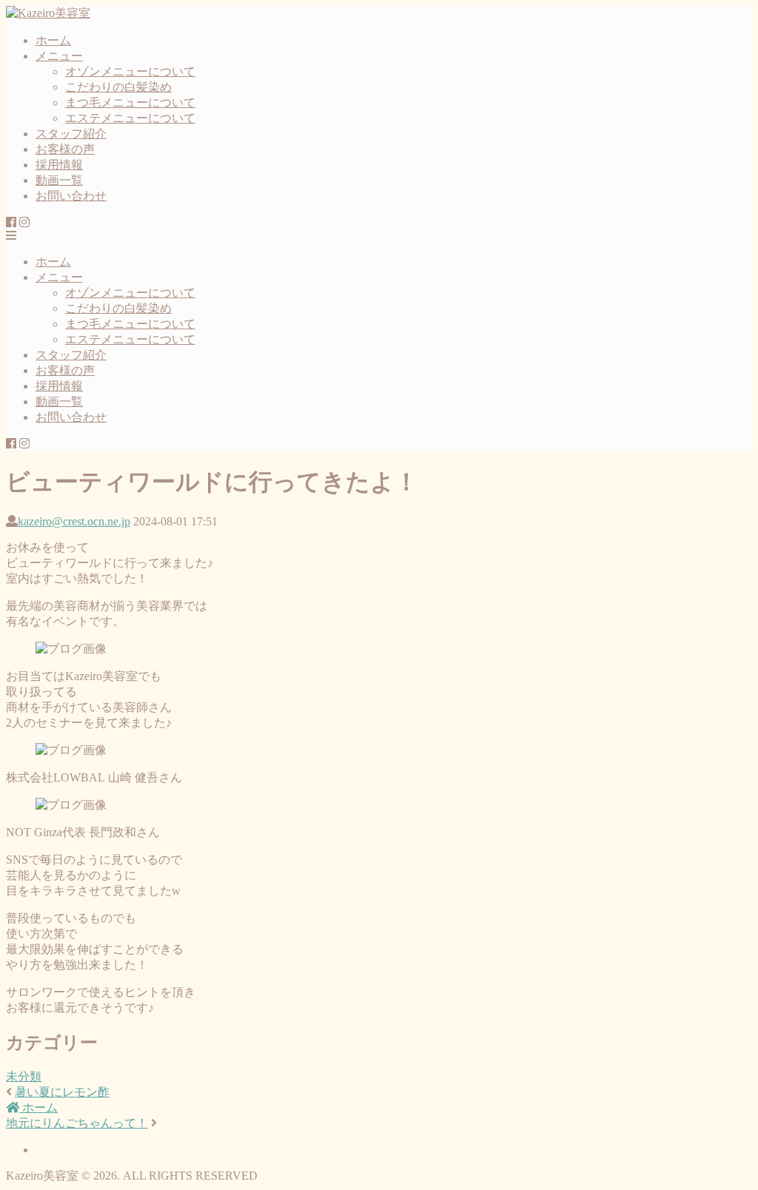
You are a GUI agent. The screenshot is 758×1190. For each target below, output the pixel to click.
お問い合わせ (71, 195)
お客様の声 (65, 149)
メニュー (59, 56)
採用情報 (59, 164)
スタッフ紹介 (71, 133)
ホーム (53, 40)
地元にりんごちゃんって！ (77, 1123)
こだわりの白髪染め (118, 87)
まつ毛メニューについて (130, 102)
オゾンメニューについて (130, 71)
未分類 (23, 1076)
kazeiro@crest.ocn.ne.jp (74, 521)
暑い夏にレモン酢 (62, 1092)
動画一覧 (59, 180)
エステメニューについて (130, 118)
